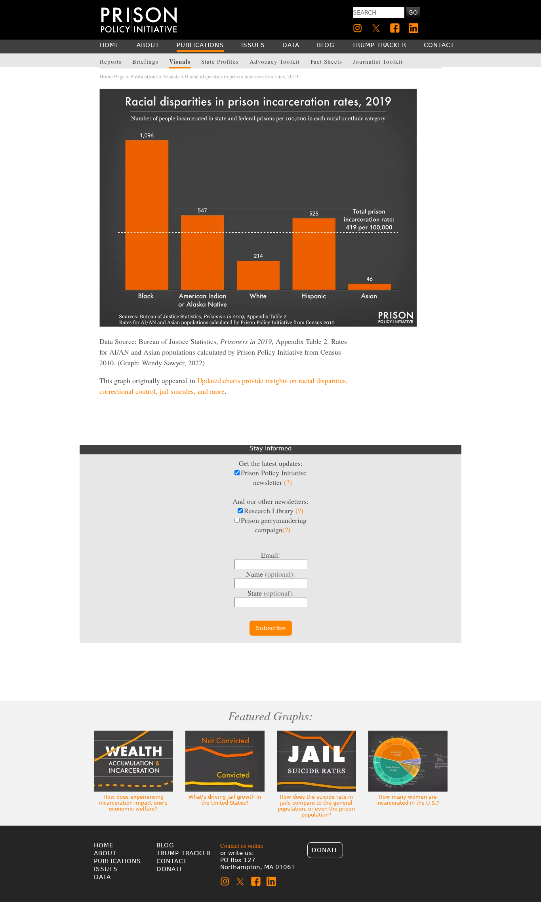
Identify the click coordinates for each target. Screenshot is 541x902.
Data (102, 877)
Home (103, 845)
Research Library (273, 510)
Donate (169, 869)
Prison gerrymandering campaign (274, 524)
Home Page (112, 76)
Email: (270, 555)
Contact (171, 861)
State (271, 593)
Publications (144, 76)
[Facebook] (395, 28)
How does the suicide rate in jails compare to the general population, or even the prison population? (316, 806)
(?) (288, 482)
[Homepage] (139, 19)
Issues (106, 869)
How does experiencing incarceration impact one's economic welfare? (133, 803)
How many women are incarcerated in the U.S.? (407, 800)
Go (413, 12)
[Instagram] (357, 28)
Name (270, 574)
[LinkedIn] (413, 28)
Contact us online (241, 845)
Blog (165, 845)
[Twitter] (376, 28)
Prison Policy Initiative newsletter (274, 477)
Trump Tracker (183, 853)
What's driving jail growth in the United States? (225, 800)
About (105, 853)
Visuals (171, 76)
